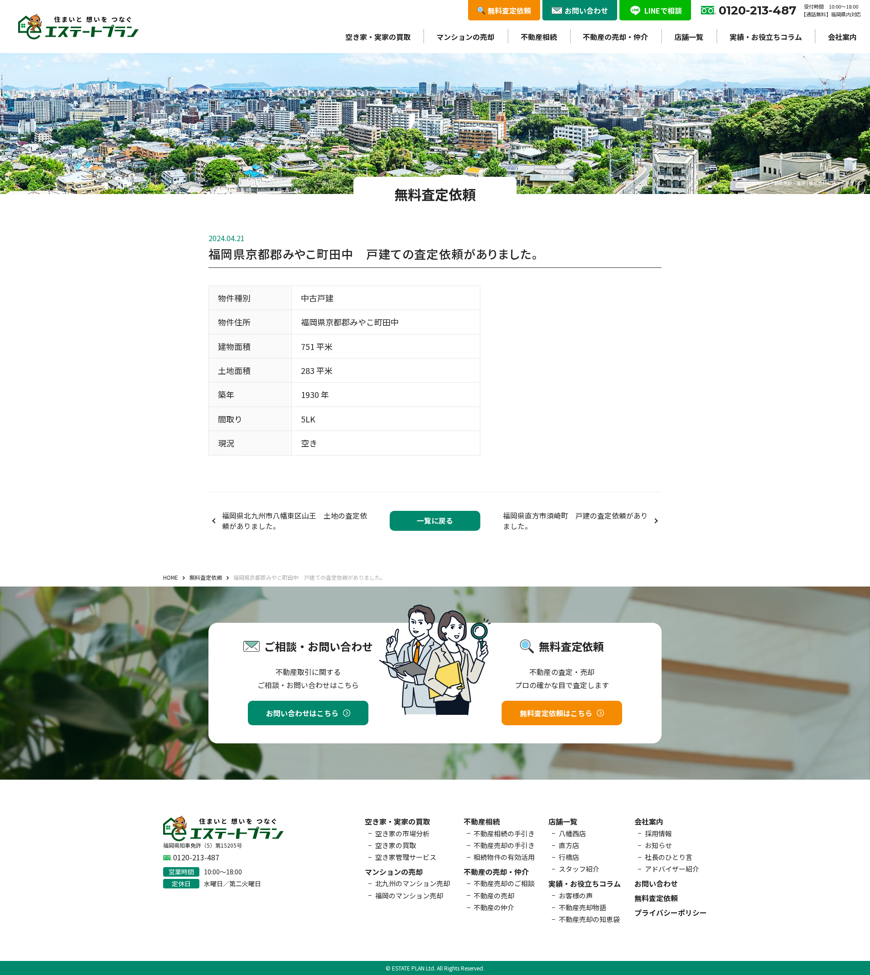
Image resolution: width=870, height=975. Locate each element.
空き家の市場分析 (402, 833)
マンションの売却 (465, 36)
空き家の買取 (395, 845)
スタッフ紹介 (579, 868)
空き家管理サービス (405, 857)
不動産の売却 (494, 895)
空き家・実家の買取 (378, 36)
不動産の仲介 (494, 907)
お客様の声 (576, 895)
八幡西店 (572, 833)
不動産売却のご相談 (504, 883)
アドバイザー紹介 (672, 868)
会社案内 (842, 36)
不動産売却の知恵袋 (589, 919)
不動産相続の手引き (504, 833)
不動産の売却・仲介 (615, 36)
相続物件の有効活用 (504, 857)
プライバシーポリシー (670, 912)
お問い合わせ (656, 883)
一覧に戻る (435, 520)
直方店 (569, 845)
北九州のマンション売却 (412, 883)
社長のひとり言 (668, 857)
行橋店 (569, 857)
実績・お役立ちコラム (766, 36)
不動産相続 (539, 36)
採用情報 (658, 833)
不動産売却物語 (582, 907)
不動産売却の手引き (504, 845)
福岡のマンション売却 (409, 895)
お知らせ (658, 845)
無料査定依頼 (656, 898)
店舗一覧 (688, 36)
